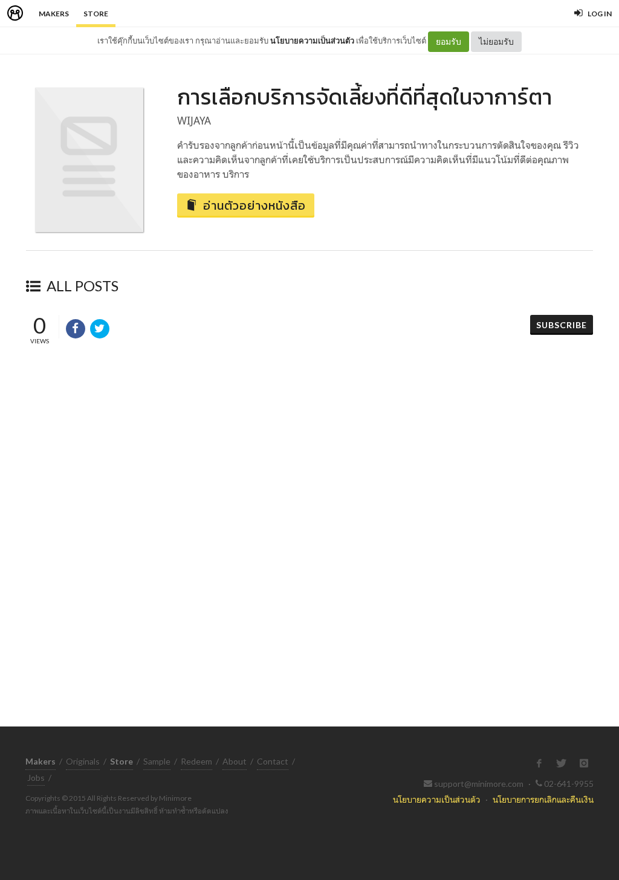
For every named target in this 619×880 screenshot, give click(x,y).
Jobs (36, 777)
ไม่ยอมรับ (496, 41)
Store (95, 13)
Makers (54, 13)
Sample (156, 761)
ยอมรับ (448, 41)
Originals (83, 761)
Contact (272, 761)
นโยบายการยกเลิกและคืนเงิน (543, 799)
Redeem (196, 761)
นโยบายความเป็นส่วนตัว (312, 40)
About (234, 761)
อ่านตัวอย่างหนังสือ (254, 205)
